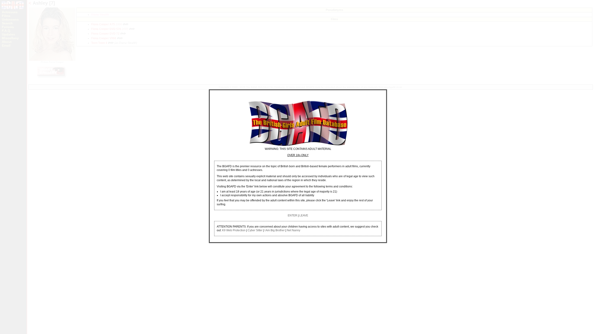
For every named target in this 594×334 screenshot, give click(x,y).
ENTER (292, 215)
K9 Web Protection (233, 230)
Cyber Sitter (255, 230)
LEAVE (303, 215)
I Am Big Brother (275, 230)
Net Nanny (293, 230)
